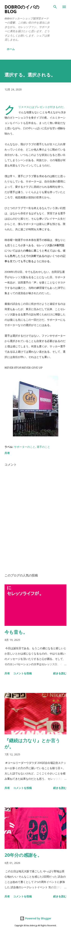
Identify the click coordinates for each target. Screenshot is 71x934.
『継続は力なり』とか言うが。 (32, 743)
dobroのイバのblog (22, 9)
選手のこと (43, 447)
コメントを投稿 (22, 673)
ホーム (11, 49)
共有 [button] (7, 453)
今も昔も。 (16, 632)
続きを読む (59, 673)
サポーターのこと (24, 447)
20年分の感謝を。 (23, 855)
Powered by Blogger (37, 918)
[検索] (55, 7)
